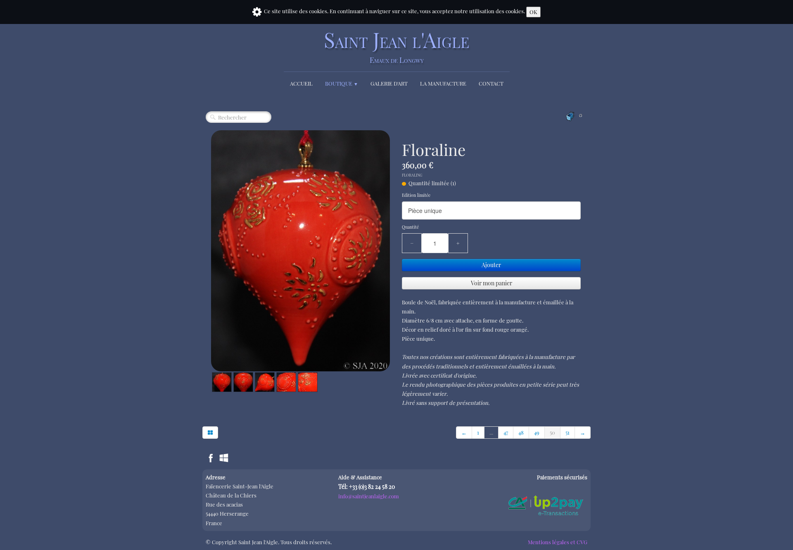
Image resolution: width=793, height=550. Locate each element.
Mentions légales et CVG (557, 541)
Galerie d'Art (389, 83)
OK (533, 11)
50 (552, 432)
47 (505, 432)
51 (567, 432)
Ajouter (491, 265)
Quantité (410, 227)
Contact (491, 83)
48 (521, 432)
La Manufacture (443, 83)
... (491, 432)
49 (536, 432)
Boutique (341, 83)
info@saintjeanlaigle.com (368, 496)
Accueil (301, 83)
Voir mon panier (491, 283)
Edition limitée (416, 195)
